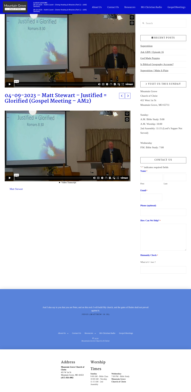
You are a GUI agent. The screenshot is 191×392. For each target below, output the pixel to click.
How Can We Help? (150, 220)
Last (165, 184)
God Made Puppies (150, 58)
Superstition (146, 45)
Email (143, 190)
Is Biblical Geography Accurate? (157, 64)
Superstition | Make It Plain (154, 70)
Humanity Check (149, 255)
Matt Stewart (16, 189)
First (142, 184)
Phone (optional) (148, 205)
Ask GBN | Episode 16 (152, 52)
